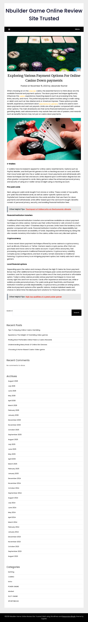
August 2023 (13, 556)
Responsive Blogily (69, 616)
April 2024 (12, 517)
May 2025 (12, 454)
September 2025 (15, 434)
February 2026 (13, 410)
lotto (10, 581)
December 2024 (14, 478)
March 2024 (12, 522)
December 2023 (14, 537)
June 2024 (12, 507)
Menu (77, 29)
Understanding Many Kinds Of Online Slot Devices (27, 344)
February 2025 (13, 468)
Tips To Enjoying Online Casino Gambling (24, 330)
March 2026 (12, 405)
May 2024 (12, 512)
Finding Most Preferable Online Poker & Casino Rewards (30, 340)
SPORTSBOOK (13, 601)
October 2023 (13, 546)
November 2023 (14, 542)
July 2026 (11, 386)
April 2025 (12, 459)
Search (10, 311)
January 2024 (13, 532)
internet (32, 91)
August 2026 (13, 381)
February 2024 (13, 527)
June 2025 (12, 449)
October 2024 (13, 488)
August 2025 (13, 439)
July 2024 (11, 503)
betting (11, 572)
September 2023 (14, 551)
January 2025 (13, 473)
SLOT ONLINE (13, 596)
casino (22, 96)
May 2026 (11, 395)
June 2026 (12, 391)
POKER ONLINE (13, 586)
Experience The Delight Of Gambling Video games (28, 335)
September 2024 (15, 493)
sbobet (11, 591)
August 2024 (13, 498)
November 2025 (14, 425)
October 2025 (13, 430)
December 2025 (14, 420)
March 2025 (12, 464)
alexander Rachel (59, 86)
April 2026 (12, 400)
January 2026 (13, 415)
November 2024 (14, 483)
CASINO (11, 577)
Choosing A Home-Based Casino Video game (26, 349)
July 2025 (11, 444)
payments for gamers (48, 104)
